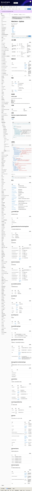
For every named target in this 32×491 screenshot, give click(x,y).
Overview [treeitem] (4, 128)
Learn (12, 14)
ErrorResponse (14, 195)
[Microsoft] (1, 6)
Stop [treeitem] (4, 149)
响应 (12, 29)
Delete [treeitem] (5, 141)
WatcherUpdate (14, 209)
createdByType (14, 185)
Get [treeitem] (4, 142)
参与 (10, 490)
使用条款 (21, 490)
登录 (30, 6)
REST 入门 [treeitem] (3, 18)
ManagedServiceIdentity (26, 65)
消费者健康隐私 (17, 490)
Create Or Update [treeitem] (6, 139)
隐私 (12, 490)
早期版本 (5, 490)
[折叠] (9, 13)
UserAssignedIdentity (14, 204)
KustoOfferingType (20, 259)
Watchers (23, 14)
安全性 (13, 30)
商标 (23, 490)
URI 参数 (13, 27)
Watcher (16, 83)
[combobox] (5, 15)
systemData (13, 203)
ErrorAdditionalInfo (14, 192)
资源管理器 (20, 14)
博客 (8, 490)
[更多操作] (30, 14)
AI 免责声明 (2, 490)
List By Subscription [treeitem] (6, 146)
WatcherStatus (14, 207)
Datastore (13, 189)
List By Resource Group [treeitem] (6, 144)
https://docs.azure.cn (18, 18)
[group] (21, 38)
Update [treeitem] (5, 150)
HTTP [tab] (12, 119)
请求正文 (13, 28)
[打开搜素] (29, 7)
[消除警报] (30, 1)
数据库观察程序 (16, 14)
